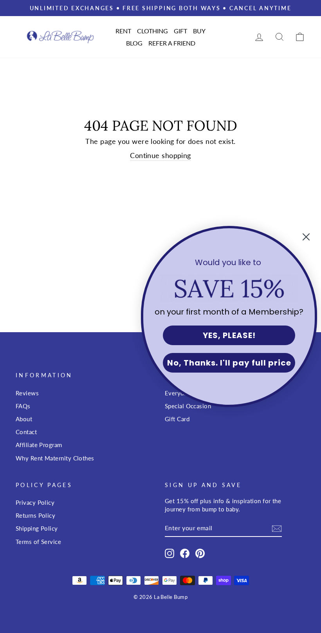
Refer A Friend (171, 43)
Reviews (27, 393)
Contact (26, 431)
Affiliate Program (39, 444)
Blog (134, 43)
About (24, 418)
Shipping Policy (37, 528)
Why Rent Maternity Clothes (55, 458)
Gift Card (177, 418)
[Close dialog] (306, 237)
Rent (123, 31)
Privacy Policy (35, 502)
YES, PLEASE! (229, 335)
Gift (180, 31)
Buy (199, 31)
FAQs (23, 405)
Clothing (152, 31)
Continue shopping (160, 155)
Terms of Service (38, 541)
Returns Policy (35, 515)
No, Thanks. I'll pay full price (229, 362)
